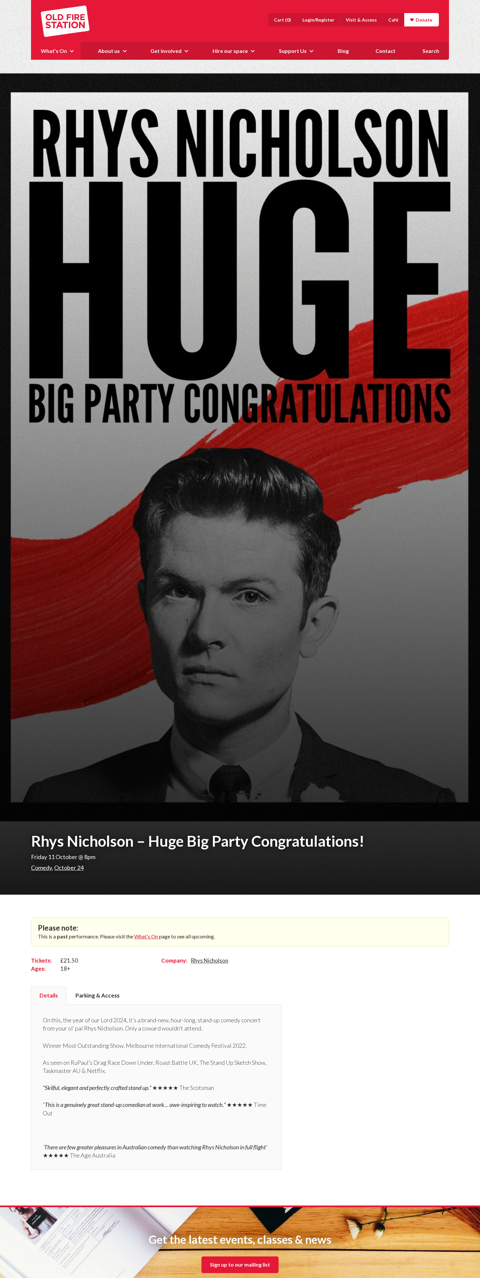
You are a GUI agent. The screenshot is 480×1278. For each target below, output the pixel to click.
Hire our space (230, 51)
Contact (385, 51)
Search (431, 51)
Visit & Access (361, 20)
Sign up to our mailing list (240, 1264)
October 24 (69, 867)
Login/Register (318, 20)
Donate (424, 20)
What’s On (54, 51)
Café (393, 20)
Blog (343, 51)
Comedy (41, 867)
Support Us (293, 51)
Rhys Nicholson (209, 960)
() (282, 20)
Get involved (166, 51)
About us (109, 51)
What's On (146, 936)
